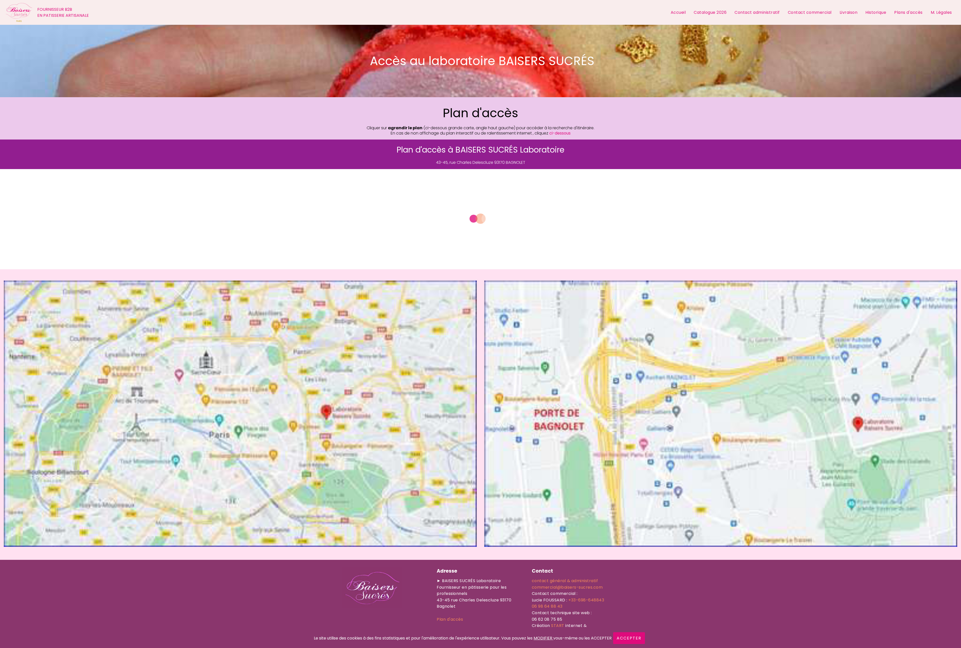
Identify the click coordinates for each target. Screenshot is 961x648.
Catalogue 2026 (710, 12)
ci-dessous (560, 133)
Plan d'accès (450, 619)
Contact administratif (757, 12)
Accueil (678, 12)
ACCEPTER (629, 638)
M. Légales (942, 12)
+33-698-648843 (586, 600)
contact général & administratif (565, 581)
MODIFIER (543, 638)
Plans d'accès (908, 12)
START (557, 625)
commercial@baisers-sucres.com (567, 587)
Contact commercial (810, 12)
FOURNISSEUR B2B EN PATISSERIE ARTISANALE (63, 12)
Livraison (849, 12)
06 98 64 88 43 (547, 606)
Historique (875, 12)
